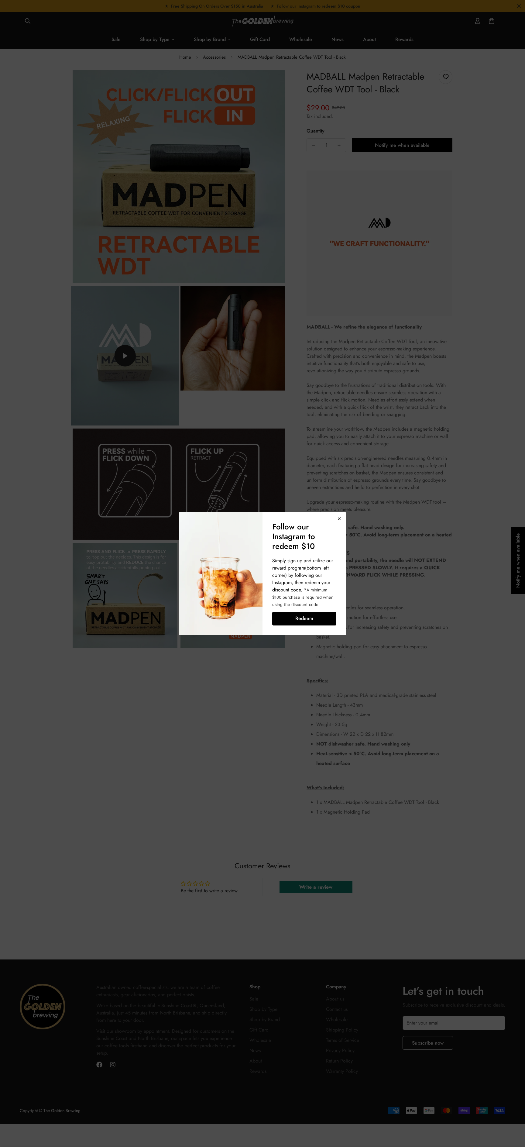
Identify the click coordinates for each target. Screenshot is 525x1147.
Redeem (304, 618)
